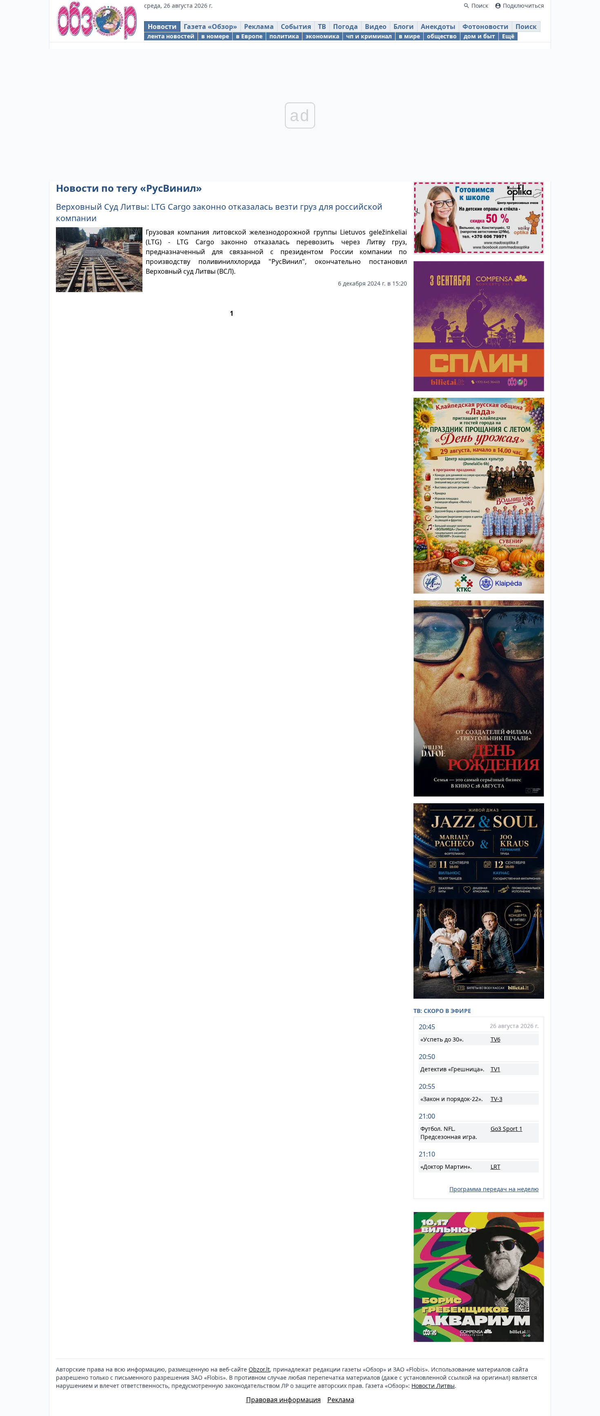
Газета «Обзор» (210, 26)
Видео (376, 26)
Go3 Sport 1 (506, 1128)
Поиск (526, 26)
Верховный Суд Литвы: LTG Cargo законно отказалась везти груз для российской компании (219, 212)
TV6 (495, 1039)
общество (442, 36)
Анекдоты (438, 26)
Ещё (508, 36)
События (296, 26)
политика (284, 36)
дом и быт (479, 36)
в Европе (249, 36)
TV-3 (496, 1099)
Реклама (259, 26)
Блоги (403, 26)
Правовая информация (283, 1399)
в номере (215, 36)
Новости (162, 26)
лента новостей (170, 36)
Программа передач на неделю (494, 1189)
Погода (345, 26)
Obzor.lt (259, 1369)
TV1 (495, 1069)
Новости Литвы (433, 1385)
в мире (409, 36)
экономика (322, 36)
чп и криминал (369, 36)
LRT (495, 1166)
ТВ (322, 26)
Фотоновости (485, 26)
